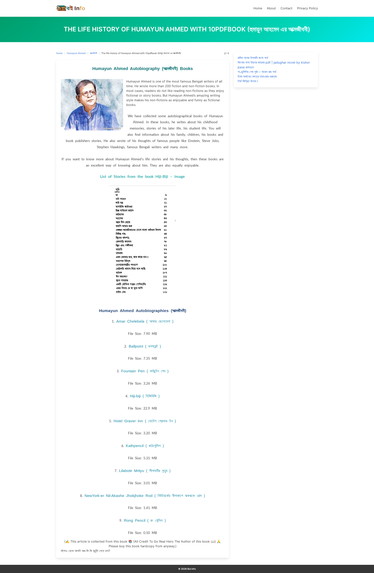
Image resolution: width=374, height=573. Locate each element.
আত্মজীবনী (93, 53)
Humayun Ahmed (76, 53)
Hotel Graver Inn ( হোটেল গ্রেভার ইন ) (145, 421)
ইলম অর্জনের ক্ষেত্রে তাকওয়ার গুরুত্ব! (257, 76)
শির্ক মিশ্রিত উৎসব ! (248, 81)
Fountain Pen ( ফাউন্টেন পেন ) (144, 371)
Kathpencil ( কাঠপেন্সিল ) (145, 446)
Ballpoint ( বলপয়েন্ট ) (145, 346)
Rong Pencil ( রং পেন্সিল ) (145, 520)
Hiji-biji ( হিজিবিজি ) (145, 396)
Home (59, 53)
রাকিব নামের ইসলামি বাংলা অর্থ (253, 58)
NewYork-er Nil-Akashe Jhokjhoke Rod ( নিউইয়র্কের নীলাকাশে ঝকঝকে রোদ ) (145, 496)
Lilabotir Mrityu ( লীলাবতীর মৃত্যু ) (144, 471)
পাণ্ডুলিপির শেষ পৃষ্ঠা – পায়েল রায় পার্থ (257, 72)
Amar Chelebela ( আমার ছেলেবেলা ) (144, 321)
